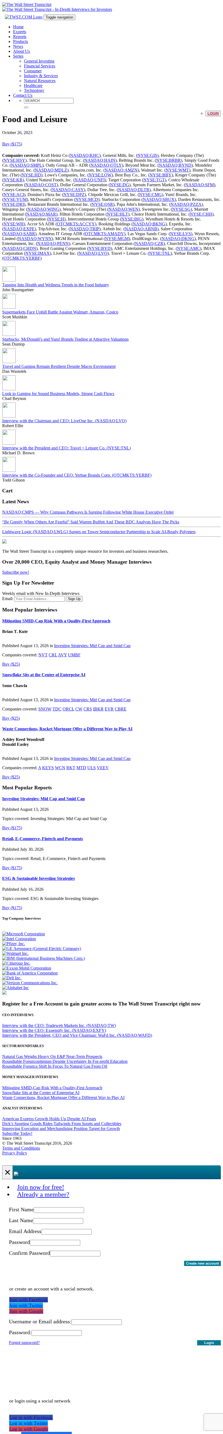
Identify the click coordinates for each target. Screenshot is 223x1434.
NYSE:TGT (154, 180)
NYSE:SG (181, 209)
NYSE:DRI (14, 204)
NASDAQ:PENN (53, 243)
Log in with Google (28, 1429)
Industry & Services (41, 75)
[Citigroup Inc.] (16, 963)
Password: (20, 1332)
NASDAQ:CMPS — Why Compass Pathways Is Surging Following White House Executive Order (88, 512)
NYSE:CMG (150, 194)
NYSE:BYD (99, 248)
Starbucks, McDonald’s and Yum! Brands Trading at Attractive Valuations (65, 339)
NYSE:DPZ (74, 194)
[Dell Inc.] (11, 978)
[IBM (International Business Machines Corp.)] (43, 958)
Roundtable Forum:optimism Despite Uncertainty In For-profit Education (65, 1061)
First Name (21, 1209)
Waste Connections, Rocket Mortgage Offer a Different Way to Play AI (67, 729)
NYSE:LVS (180, 233)
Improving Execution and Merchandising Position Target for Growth (61, 1128)
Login (213, 113)
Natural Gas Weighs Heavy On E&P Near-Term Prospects (52, 1056)
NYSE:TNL (160, 253)
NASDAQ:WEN (123, 209)
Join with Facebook (28, 1299)
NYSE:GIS (147, 155)
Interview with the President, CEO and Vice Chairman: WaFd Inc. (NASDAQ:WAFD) (77, 1035)
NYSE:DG (119, 184)
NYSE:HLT (117, 214)
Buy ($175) (12, 144)
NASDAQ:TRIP (84, 228)
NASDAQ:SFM (199, 184)
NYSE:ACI (14, 194)
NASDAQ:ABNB (141, 228)
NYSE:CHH (201, 214)
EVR (109, 709)
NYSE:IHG (131, 219)
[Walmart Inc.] (15, 953)
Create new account (202, 1263)
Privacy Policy (14, 1153)
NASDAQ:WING (43, 209)
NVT (43, 655)
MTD (81, 767)
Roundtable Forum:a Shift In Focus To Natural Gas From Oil (54, 1066)
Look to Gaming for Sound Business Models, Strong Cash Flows (58, 393)
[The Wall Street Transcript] (26, 4)
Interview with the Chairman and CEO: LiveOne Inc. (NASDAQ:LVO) (64, 420)
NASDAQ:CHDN (20, 248)
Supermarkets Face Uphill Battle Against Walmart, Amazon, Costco (60, 312)
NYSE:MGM (117, 238)
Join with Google (26, 1311)
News (18, 46)
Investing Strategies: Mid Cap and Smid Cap (92, 645)
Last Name (21, 1220)
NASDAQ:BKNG (149, 224)
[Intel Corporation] (19, 938)
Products (20, 41)
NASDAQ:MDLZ (51, 170)
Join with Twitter (26, 1305)
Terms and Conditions (21, 1148)
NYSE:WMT (177, 170)
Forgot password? (24, 1342)
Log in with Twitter (28, 1423)
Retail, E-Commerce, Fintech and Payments (42, 838)
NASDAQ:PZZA (186, 204)
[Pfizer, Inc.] (13, 943)
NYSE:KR (13, 180)
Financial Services (39, 66)
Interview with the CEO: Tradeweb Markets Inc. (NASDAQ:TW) (59, 1025)
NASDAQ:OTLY (106, 165)
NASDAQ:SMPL (26, 165)
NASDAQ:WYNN (35, 238)
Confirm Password (29, 1253)
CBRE (120, 709)
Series (18, 56)
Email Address (25, 1231)
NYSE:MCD (86, 199)
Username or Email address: (40, 1321)
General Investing (39, 61)
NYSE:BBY (161, 175)
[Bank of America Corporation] (30, 973)
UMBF (74, 655)
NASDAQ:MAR (41, 214)
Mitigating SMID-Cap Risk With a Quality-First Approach (56, 621)
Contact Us (22, 95)
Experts (19, 31)
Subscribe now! (15, 572)
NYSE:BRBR (168, 160)
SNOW (44, 709)
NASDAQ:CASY (68, 189)
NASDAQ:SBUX (159, 199)
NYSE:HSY (14, 160)
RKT (70, 767)
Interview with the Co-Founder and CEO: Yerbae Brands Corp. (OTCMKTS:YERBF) (76, 475)
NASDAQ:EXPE (19, 228)
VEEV (103, 767)
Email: (7, 598)
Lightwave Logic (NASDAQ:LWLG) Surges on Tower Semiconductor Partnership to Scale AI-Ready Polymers (99, 531)
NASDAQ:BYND (175, 165)
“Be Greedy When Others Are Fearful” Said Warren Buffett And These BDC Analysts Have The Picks (90, 522)
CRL (53, 655)
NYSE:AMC (188, 248)
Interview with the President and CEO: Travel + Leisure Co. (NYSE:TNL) (66, 448)
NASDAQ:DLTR (133, 189)
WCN (60, 767)
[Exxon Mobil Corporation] (26, 968)
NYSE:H (56, 219)
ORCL (68, 709)
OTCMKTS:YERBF (22, 258)
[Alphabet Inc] (15, 987)
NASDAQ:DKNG (178, 238)
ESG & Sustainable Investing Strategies (38, 878)
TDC (56, 709)
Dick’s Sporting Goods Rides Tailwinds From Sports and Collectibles (61, 1123)
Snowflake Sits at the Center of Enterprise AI (43, 674)
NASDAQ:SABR (19, 233)
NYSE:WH (14, 224)
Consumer (33, 71)
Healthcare (33, 85)
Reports (19, 36)
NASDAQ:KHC (84, 155)
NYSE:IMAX (37, 253)
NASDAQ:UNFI (90, 180)
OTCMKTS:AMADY (104, 233)
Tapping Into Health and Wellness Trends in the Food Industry (55, 285)
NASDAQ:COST (41, 184)
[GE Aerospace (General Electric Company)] (41, 948)
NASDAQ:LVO (93, 253)
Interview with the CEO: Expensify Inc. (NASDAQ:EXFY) (54, 1030)
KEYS (48, 767)
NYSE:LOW (100, 175)
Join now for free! (40, 1187)
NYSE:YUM (15, 199)
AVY (62, 655)
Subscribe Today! (17, 1133)
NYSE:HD (31, 175)
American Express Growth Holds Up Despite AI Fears (49, 1118)
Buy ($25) (11, 664)
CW (78, 709)
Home (18, 26)
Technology (34, 90)
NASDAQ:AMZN (121, 170)
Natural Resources (39, 80)
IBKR (98, 709)
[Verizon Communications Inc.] (30, 982)
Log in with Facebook (31, 1417)
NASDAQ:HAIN (99, 160)
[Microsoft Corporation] (23, 934)
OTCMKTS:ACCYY (76, 224)
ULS (91, 767)
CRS (87, 709)
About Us (21, 51)
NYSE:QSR (102, 204)
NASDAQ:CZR (149, 243)
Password (19, 1242)
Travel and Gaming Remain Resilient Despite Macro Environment (59, 366)
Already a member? (43, 1194)
